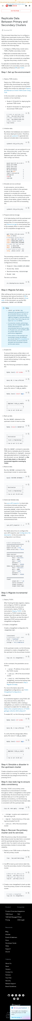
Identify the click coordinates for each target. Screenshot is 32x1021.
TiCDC (22, 68)
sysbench (15, 136)
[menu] (2, 5)
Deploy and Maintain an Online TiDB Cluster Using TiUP (17, 90)
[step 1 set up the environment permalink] (3, 75)
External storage (12, 224)
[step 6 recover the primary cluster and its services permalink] (25, 833)
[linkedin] (16, 995)
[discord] (14, 999)
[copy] (28, 113)
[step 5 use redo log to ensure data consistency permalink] (19, 784)
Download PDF (8, 30)
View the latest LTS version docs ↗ (16, 4)
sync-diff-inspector (13, 503)
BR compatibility (22, 339)
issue (14, 320)
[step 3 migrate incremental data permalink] (7, 595)
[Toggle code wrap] (26, 113)
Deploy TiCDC (16, 611)
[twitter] (12, 995)
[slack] (23, 995)
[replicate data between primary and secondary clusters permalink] (27, 25)
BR (16, 68)
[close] (28, 1008)
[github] (9, 995)
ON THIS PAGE (15, 11)
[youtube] (18, 999)
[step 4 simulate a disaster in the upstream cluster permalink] (22, 767)
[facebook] (19, 995)
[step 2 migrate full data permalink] (25, 290)
